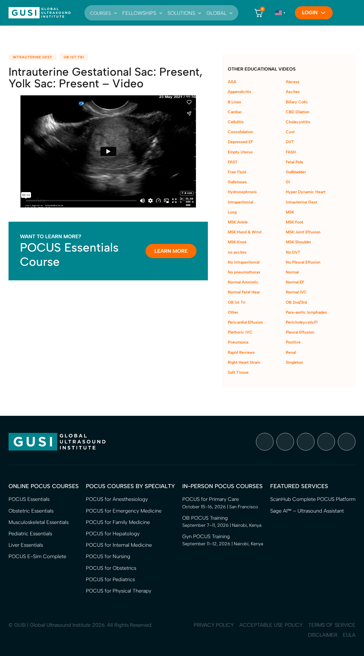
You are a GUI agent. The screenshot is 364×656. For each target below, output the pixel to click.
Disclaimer (322, 635)
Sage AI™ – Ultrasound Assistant (307, 511)
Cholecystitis (298, 122)
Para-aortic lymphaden (306, 312)
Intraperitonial (240, 202)
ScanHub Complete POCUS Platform (312, 499)
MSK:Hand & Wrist (245, 232)
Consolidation (240, 131)
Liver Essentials (26, 545)
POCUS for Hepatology (113, 533)
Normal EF (295, 282)
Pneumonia (238, 342)
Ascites (293, 91)
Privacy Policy (214, 625)
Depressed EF (240, 141)
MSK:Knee (237, 242)
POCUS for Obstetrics (111, 568)
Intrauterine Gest (32, 57)
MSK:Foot (294, 222)
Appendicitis (239, 91)
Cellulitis (236, 122)
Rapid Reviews (241, 352)
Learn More (171, 251)
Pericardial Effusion (245, 322)
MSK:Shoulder (298, 242)
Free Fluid (237, 172)
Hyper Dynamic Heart (305, 192)
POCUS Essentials (29, 499)
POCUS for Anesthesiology (117, 499)
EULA (349, 635)
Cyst (290, 131)
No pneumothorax (244, 272)
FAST (232, 162)
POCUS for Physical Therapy (118, 591)
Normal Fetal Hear (244, 292)
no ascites (237, 252)
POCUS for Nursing (108, 556)
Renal (291, 352)
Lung (232, 212)
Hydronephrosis (242, 192)
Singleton (294, 362)
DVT (290, 141)
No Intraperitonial (243, 262)
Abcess (292, 81)
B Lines (234, 102)
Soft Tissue (238, 372)
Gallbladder (296, 172)
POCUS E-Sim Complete (37, 556)
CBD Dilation (297, 112)
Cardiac (235, 112)
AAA (232, 81)
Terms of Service (331, 625)
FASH (291, 152)
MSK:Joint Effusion (303, 232)
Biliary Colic (297, 102)
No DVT (293, 252)
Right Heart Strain (244, 362)
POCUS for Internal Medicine (119, 545)
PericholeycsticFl (301, 322)
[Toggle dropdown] (115, 12)
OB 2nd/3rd (296, 302)
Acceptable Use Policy (271, 625)
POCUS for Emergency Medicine (124, 511)
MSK (290, 212)
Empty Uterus (240, 152)
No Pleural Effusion (303, 262)
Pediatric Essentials (30, 533)
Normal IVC (296, 292)
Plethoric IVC (240, 332)
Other (233, 312)
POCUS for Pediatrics (110, 579)
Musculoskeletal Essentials (39, 522)
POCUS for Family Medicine (118, 522)
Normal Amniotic (243, 282)
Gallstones (237, 182)
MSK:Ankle (238, 222)
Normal (292, 272)
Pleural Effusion (300, 332)
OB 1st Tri (74, 57)
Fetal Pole (294, 162)
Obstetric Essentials (31, 511)
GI (288, 182)
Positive (293, 342)
